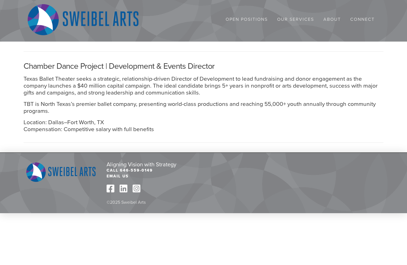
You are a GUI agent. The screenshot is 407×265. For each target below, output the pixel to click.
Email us (117, 176)
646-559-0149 (136, 170)
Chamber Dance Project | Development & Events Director (119, 66)
